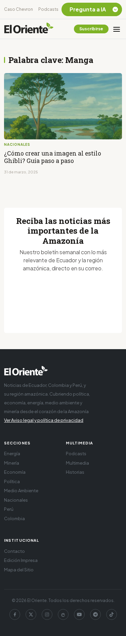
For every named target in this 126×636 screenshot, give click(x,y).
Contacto (14, 551)
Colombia (14, 518)
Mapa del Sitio (19, 569)
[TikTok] (111, 614)
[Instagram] (47, 614)
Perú (8, 509)
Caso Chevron (18, 9)
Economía (15, 472)
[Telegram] (95, 614)
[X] (31, 614)
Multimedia (77, 463)
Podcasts (48, 9)
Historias (75, 472)
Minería (11, 463)
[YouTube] (79, 614)
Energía (12, 453)
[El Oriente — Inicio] (29, 29)
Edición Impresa (21, 560)
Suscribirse (91, 28)
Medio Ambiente (21, 490)
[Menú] (116, 29)
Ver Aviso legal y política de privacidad (43, 420)
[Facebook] (14, 614)
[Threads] (63, 614)
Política (12, 481)
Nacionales (16, 500)
